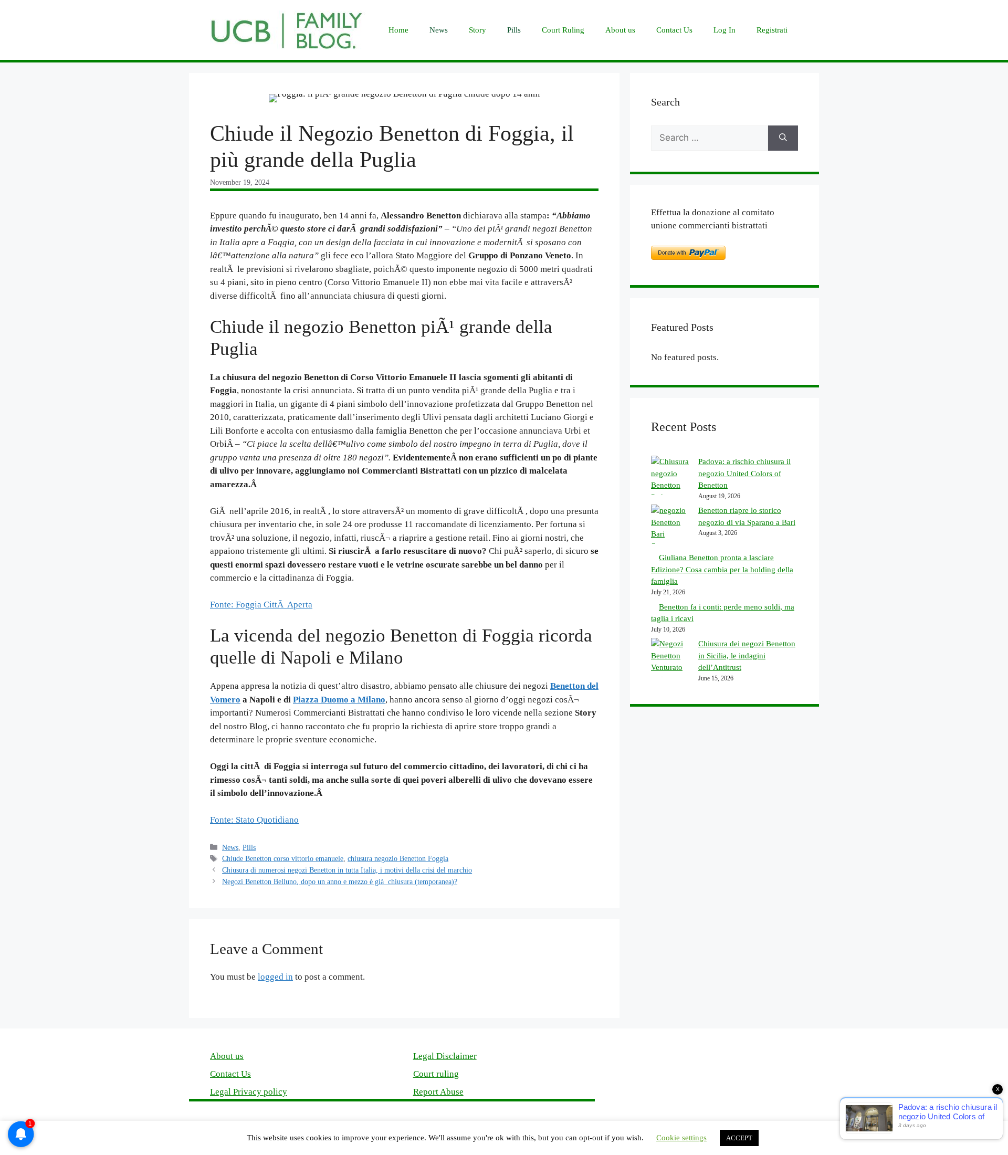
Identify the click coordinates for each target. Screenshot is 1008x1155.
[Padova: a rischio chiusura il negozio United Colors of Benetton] (670, 479)
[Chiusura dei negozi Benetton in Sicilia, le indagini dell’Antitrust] (670, 661)
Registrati (772, 30)
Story (477, 30)
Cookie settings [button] (681, 1137)
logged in (275, 977)
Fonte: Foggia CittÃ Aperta (261, 605)
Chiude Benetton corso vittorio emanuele (282, 858)
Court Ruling (563, 30)
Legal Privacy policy (248, 1092)
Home (398, 30)
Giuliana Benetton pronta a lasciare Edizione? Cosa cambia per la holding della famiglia (722, 569)
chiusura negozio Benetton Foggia (398, 858)
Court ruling (436, 1074)
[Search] (783, 138)
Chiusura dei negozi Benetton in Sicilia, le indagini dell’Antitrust (746, 655)
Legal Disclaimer (445, 1056)
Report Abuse (438, 1092)
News (438, 30)
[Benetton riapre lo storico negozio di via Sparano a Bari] (670, 528)
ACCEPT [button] (739, 1138)
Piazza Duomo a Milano (339, 700)
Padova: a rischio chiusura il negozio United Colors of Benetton (744, 473)
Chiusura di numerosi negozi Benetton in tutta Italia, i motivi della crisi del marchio (347, 870)
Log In (724, 30)
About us (620, 30)
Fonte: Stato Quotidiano (254, 820)
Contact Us (674, 30)
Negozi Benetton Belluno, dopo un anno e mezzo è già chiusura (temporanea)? (339, 881)
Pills (514, 30)
